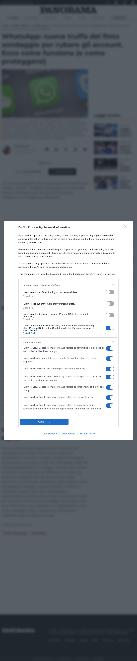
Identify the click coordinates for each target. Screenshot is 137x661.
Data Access (68, 433)
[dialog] (68, 330)
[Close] (126, 227)
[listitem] (68, 285)
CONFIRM (44, 422)
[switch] (110, 292)
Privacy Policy (87, 433)
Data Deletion (49, 433)
